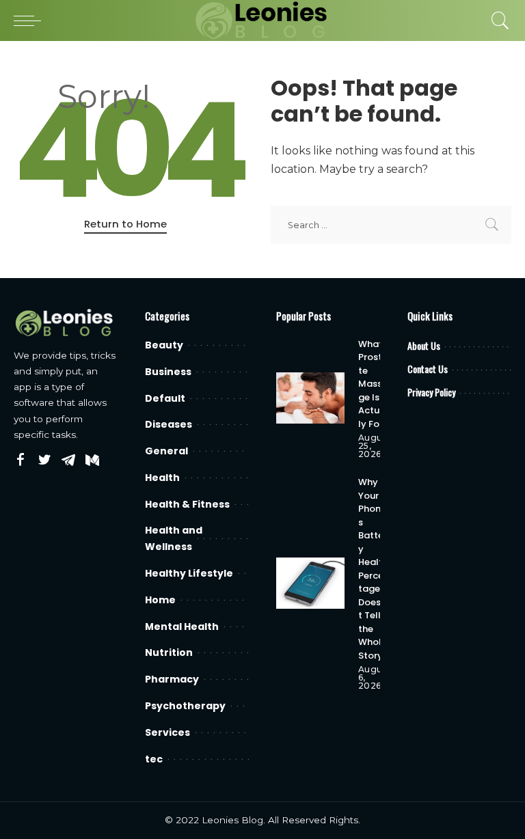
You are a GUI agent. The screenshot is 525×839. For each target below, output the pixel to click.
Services (167, 732)
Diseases (168, 424)
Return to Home (125, 224)
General (166, 451)
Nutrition (169, 652)
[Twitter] (44, 460)
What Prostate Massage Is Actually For (373, 384)
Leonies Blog (232, 819)
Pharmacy (172, 679)
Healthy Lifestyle (189, 573)
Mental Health (182, 626)
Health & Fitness (187, 504)
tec (154, 759)
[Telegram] (68, 460)
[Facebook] (20, 460)
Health (162, 477)
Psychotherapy (185, 706)
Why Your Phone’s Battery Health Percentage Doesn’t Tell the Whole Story (373, 569)
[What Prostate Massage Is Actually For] (310, 398)
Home (160, 600)
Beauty (164, 345)
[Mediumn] (92, 460)
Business (168, 372)
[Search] (497, 20)
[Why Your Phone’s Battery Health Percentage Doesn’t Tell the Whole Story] (310, 583)
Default (165, 398)
